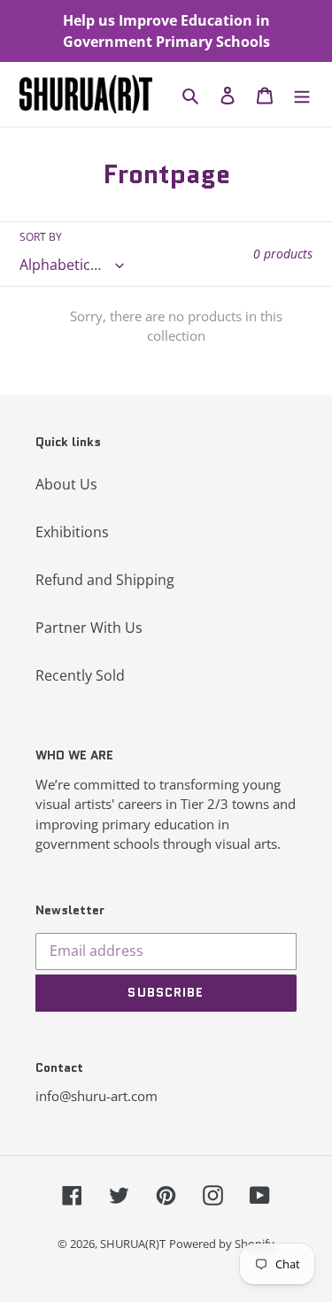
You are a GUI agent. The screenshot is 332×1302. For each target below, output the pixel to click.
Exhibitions (72, 532)
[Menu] (301, 93)
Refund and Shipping (104, 579)
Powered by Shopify (221, 1244)
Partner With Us (89, 627)
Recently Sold (80, 675)
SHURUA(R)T (133, 1244)
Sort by (40, 236)
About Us (66, 484)
